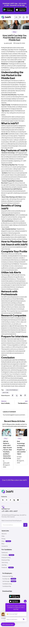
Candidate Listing (7, 583)
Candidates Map (6, 586)
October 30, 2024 (20, 43)
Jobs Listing (5, 562)
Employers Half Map (7, 576)
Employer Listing (6, 557)
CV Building (5, 555)
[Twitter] (16, 395)
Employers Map (6, 560)
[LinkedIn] (21, 395)
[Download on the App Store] (20, 10)
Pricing (3, 538)
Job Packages (6, 581)
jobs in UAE (5, 392)
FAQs (3, 536)
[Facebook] (12, 395)
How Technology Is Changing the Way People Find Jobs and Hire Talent (21, 447)
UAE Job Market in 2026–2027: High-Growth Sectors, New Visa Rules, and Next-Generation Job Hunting (7, 449)
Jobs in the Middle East (12, 390)
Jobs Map (4, 565)
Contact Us (5, 546)
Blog (14, 32)
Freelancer (4, 567)
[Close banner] (26, 7)
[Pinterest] (25, 395)
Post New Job (6, 578)
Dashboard (5, 552)
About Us (4, 533)
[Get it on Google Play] (8, 10)
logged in (12, 415)
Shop (3, 541)
